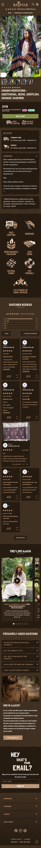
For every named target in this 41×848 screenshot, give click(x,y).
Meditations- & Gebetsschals (24, 13)
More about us (13, 738)
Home (10, 13)
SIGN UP (20, 786)
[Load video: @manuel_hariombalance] (17, 581)
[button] (3, 4)
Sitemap (27, 839)
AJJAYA (18, 839)
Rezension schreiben (30, 334)
